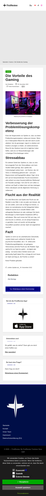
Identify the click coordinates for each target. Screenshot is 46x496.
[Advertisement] (23, 37)
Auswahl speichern (22, 487)
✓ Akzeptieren (22, 482)
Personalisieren (23, 493)
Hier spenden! (10, 352)
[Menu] (30, 5)
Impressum (7, 435)
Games (11, 62)
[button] (12, 279)
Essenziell (20, 470)
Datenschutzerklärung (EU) (12, 438)
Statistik (19, 474)
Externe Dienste (23, 477)
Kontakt (5, 429)
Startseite (5, 62)
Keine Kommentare (14, 86)
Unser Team (7, 432)
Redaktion (13, 275)
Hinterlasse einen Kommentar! (16, 373)
